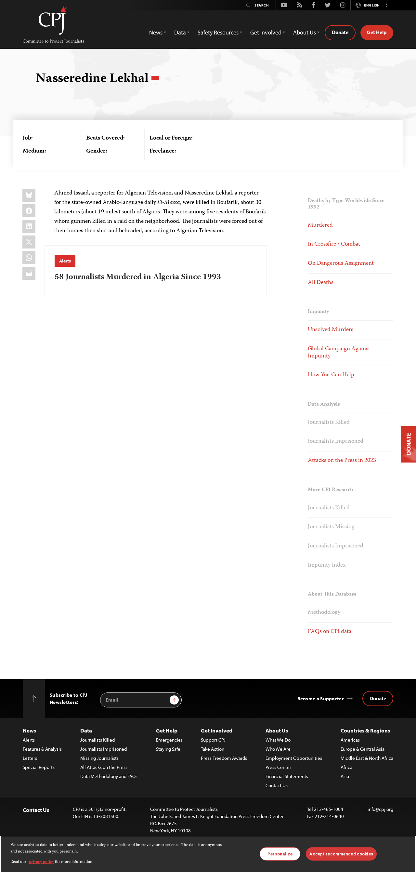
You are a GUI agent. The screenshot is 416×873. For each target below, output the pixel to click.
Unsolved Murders (330, 330)
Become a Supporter (320, 698)
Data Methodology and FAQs (108, 776)
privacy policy (41, 862)
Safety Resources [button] (218, 32)
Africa (346, 767)
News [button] (155, 32)
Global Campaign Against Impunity (339, 352)
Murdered (320, 225)
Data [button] (180, 32)
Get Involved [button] (265, 32)
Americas (350, 740)
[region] (208, 854)
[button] (386, 5)
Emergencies (169, 740)
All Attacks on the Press (103, 767)
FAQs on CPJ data (329, 632)
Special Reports (39, 767)
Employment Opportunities (294, 758)
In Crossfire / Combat (334, 244)
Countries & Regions (365, 730)
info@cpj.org (380, 809)
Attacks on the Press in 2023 (342, 460)
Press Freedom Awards (224, 758)
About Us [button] (304, 32)
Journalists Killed (329, 422)
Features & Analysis (42, 749)
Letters (30, 758)
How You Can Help (331, 375)
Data (86, 730)
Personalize (279, 853)
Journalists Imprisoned (335, 441)
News (29, 730)
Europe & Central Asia (362, 749)
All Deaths (320, 283)
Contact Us (277, 785)
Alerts (65, 261)
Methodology (324, 612)
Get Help (377, 32)
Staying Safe (168, 749)
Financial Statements (287, 776)
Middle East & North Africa (367, 758)
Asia (345, 776)
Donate (340, 32)
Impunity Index (327, 565)
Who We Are (278, 749)
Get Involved (216, 730)
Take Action (212, 749)
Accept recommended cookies (341, 853)
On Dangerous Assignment (341, 263)
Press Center (278, 767)
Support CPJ (213, 740)
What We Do (278, 740)
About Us (277, 730)
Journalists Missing (331, 527)
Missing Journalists (99, 758)
